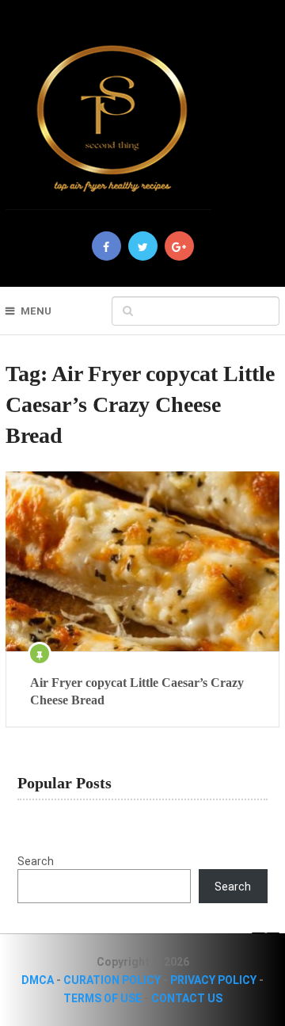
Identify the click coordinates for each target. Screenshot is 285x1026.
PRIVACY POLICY (213, 980)
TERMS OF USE (102, 998)
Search (35, 861)
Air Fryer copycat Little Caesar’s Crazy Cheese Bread (137, 691)
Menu (36, 311)
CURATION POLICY (112, 980)
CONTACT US (186, 998)
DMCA (37, 980)
